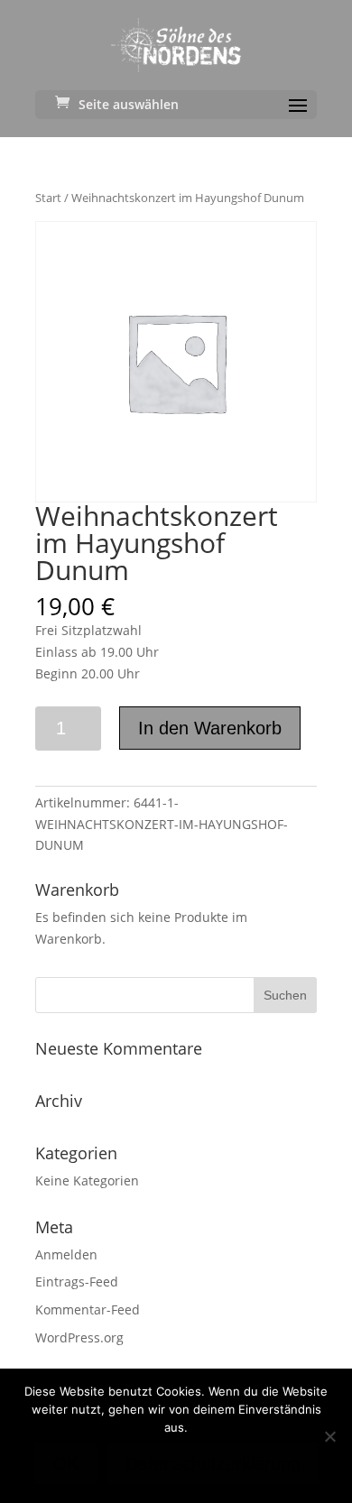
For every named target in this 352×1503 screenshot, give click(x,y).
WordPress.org (79, 1337)
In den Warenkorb (210, 728)
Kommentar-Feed (87, 1309)
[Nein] (329, 1436)
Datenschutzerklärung (213, 1463)
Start (48, 197)
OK (65, 1463)
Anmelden (66, 1254)
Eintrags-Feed (76, 1281)
